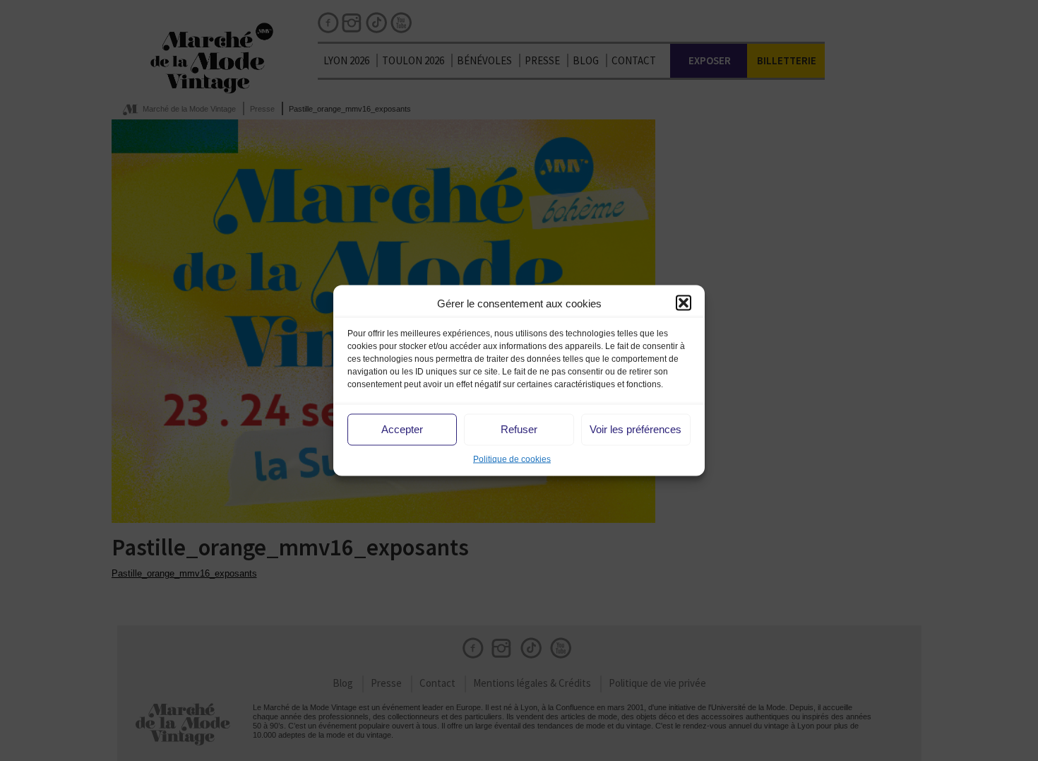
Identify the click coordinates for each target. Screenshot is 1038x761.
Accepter (402, 429)
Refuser (519, 429)
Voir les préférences (635, 429)
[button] (683, 303)
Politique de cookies (512, 459)
